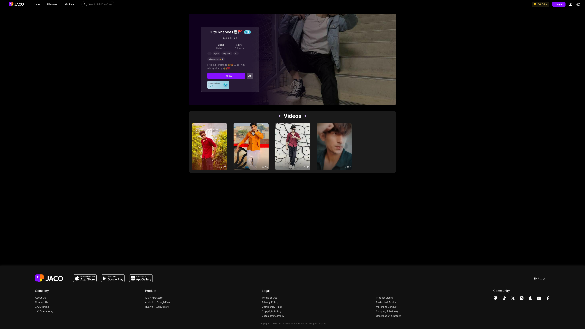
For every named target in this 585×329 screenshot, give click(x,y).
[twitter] (511, 298)
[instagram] (519, 298)
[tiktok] (502, 298)
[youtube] (537, 298)
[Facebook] (545, 298)
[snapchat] (528, 298)
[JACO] (495, 298)
